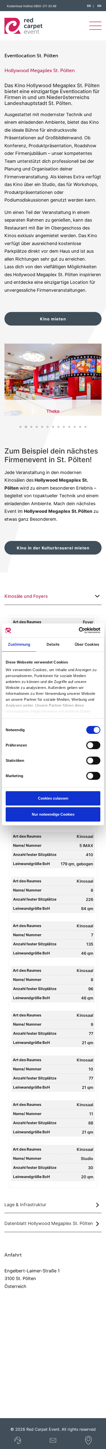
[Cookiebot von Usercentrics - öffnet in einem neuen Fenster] (78, 630)
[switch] (93, 745)
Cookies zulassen (53, 798)
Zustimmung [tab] (19, 644)
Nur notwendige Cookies (53, 814)
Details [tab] (53, 644)
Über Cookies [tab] (87, 644)
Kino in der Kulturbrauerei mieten (53, 547)
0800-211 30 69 (45, 6)
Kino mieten (53, 318)
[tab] (53, 596)
